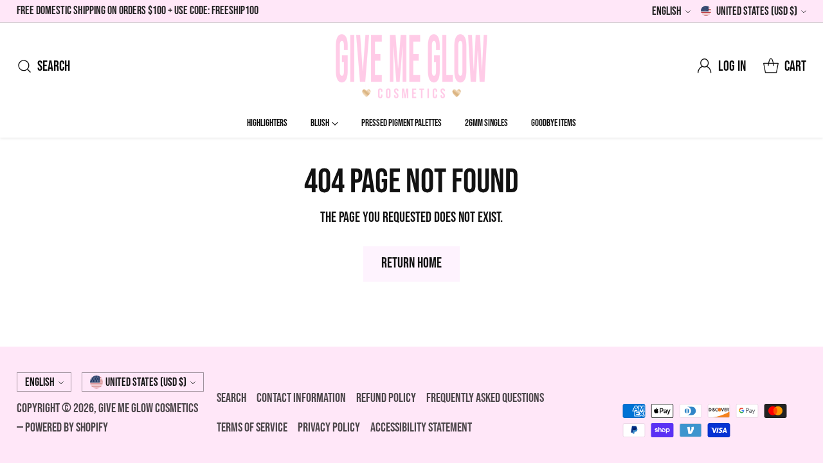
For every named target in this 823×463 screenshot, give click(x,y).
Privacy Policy (329, 427)
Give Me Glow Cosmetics (148, 408)
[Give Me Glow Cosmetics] (411, 66)
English (667, 11)
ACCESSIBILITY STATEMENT (421, 427)
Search (231, 398)
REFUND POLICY (386, 398)
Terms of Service (252, 427)
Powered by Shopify (66, 427)
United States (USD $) (756, 11)
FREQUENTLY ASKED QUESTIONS (485, 398)
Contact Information (301, 398)
